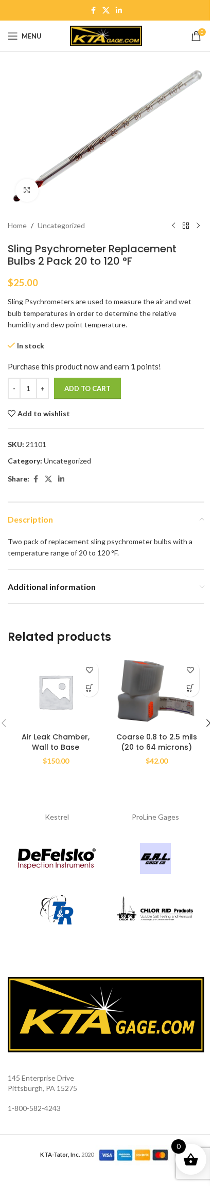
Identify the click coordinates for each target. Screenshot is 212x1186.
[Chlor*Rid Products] (155, 910)
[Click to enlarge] (27, 190)
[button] (89, 688)
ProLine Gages (155, 816)
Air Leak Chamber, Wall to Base (56, 742)
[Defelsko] (57, 858)
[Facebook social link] (93, 10)
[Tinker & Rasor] (57, 910)
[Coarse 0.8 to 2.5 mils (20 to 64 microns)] (156, 692)
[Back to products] (186, 226)
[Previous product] (173, 226)
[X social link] (106, 10)
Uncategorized (61, 225)
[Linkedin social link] (119, 10)
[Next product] (198, 226)
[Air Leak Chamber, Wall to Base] (55, 692)
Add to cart (87, 388)
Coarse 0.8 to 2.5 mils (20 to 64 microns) (156, 742)
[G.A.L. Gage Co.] (155, 858)
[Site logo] (106, 35)
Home (17, 225)
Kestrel (57, 816)
